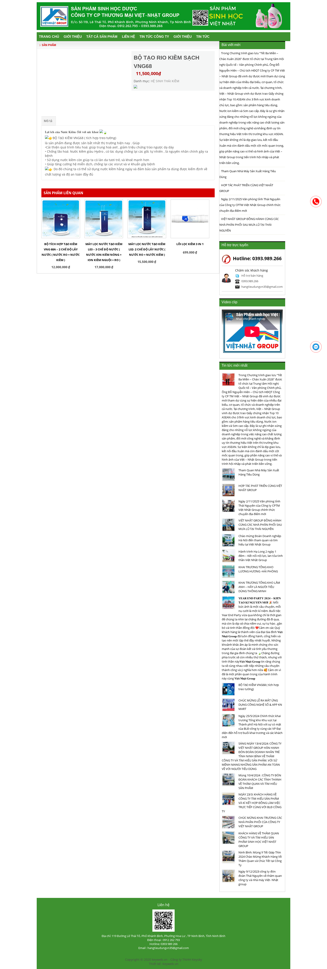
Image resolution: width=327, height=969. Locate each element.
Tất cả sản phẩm (101, 36)
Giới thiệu (73, 36)
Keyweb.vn (170, 964)
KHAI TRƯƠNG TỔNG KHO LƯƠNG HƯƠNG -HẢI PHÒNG (258, 569)
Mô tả (48, 121)
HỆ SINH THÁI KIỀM (165, 81)
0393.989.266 (249, 281)
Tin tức (203, 36)
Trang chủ (49, 36)
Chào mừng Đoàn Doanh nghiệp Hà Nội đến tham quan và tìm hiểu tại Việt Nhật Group (259, 540)
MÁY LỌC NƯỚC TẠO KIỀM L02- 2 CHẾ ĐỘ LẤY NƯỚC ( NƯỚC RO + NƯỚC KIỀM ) (146, 249)
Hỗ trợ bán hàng (252, 276)
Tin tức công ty (154, 36)
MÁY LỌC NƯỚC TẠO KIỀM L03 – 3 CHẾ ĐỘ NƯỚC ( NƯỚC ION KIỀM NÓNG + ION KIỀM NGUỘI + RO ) (103, 252)
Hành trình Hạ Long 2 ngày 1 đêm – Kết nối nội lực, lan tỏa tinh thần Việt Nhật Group (260, 555)
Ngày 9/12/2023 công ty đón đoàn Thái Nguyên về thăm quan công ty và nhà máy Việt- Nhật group (260, 877)
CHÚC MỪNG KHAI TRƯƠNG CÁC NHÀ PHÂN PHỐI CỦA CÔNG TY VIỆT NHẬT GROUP (260, 822)
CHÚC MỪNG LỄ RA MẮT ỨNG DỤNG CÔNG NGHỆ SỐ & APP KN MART (260, 704)
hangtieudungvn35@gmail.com (262, 287)
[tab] (48, 121)
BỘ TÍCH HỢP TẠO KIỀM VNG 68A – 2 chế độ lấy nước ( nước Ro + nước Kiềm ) (61, 252)
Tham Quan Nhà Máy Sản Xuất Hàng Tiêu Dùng (247, 174)
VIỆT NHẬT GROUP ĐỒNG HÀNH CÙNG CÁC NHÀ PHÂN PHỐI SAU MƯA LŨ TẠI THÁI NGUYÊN (249, 224)
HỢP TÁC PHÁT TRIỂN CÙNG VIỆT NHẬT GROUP (246, 188)
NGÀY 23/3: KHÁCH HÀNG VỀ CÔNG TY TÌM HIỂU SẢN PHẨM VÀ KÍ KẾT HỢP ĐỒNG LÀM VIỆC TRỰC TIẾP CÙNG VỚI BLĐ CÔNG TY (251, 802)
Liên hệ (128, 36)
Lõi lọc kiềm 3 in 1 (190, 244)
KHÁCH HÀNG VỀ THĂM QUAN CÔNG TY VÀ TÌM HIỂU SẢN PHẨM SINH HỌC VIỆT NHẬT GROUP (258, 839)
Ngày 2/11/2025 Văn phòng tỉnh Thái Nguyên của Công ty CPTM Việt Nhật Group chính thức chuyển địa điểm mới (250, 205)
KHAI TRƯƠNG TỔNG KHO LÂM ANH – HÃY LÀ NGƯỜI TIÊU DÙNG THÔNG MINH (259, 587)
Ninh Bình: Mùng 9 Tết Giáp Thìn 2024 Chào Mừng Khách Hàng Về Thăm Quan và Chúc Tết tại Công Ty (260, 858)
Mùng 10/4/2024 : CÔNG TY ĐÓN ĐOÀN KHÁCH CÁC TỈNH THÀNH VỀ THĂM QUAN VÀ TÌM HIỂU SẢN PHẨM (259, 781)
